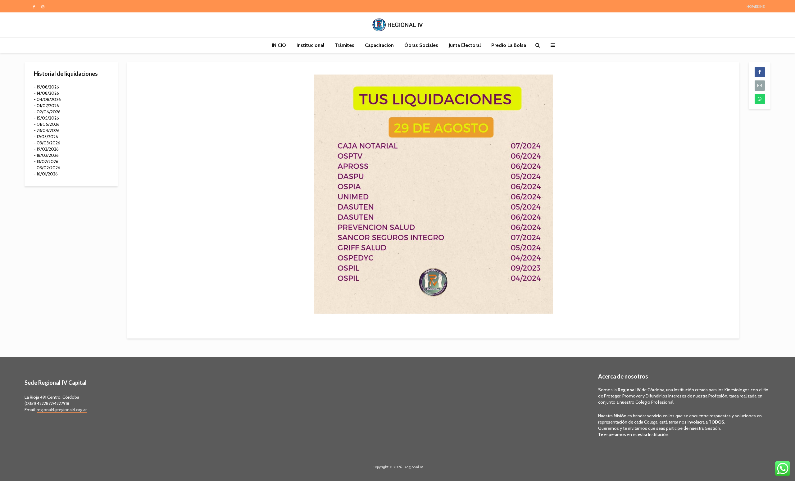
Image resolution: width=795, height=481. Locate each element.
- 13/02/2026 (46, 161)
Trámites (344, 45)
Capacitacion (379, 45)
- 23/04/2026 (47, 130)
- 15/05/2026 (46, 118)
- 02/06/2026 (47, 112)
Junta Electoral (465, 45)
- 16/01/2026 (46, 174)
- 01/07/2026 (46, 105)
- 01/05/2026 (47, 124)
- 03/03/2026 (47, 143)
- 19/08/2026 (46, 87)
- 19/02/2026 (46, 149)
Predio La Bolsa (508, 45)
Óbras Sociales (421, 45)
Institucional (310, 45)
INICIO (279, 45)
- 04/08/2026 (47, 99)
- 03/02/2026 (47, 167)
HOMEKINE (756, 6)
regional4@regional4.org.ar (62, 409)
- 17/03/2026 (46, 136)
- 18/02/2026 (46, 155)
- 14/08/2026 (46, 93)
